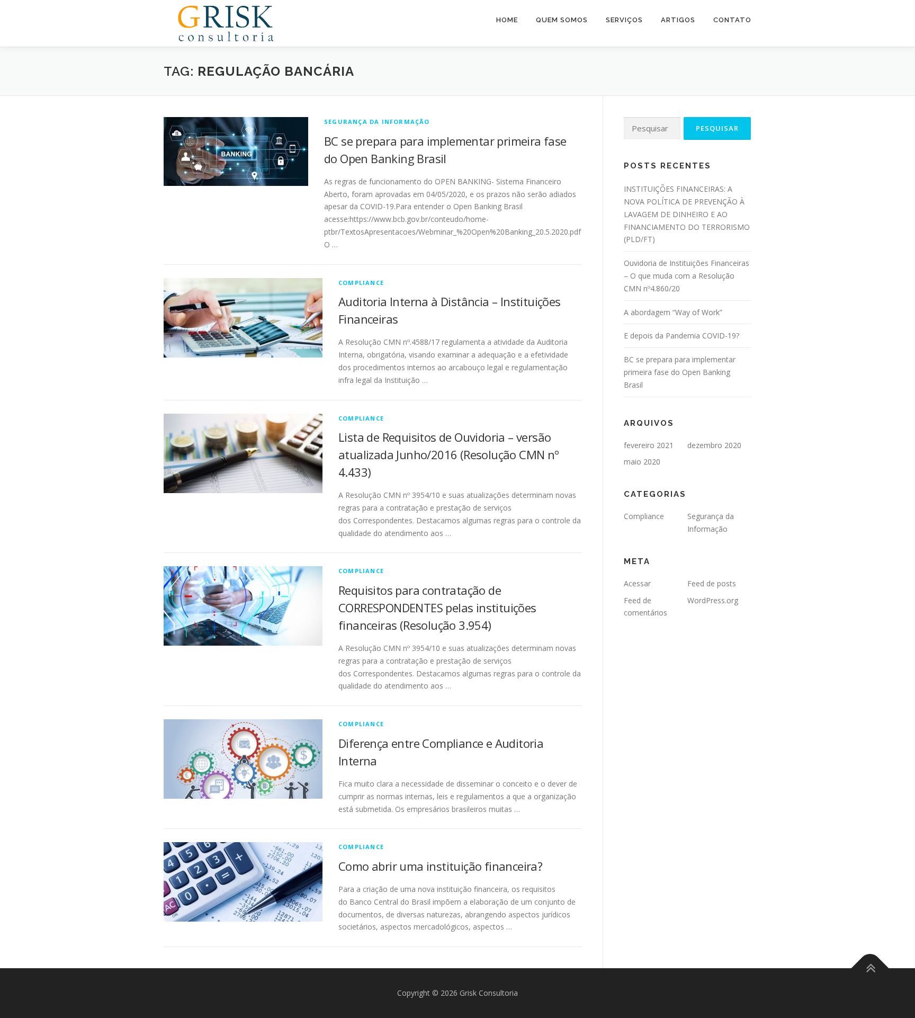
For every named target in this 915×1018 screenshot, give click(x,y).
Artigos (678, 20)
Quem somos (562, 20)
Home (507, 20)
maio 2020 (642, 462)
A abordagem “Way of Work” (673, 312)
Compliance (361, 283)
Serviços (624, 20)
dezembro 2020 (714, 445)
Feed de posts (711, 583)
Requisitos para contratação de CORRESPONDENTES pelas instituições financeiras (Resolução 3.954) (437, 607)
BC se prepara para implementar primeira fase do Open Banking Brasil (679, 372)
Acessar (637, 583)
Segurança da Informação (377, 122)
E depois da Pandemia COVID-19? (681, 336)
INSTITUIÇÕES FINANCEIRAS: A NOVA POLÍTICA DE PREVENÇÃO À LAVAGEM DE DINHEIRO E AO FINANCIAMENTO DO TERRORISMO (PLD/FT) (687, 214)
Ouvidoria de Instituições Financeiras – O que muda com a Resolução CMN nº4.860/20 (686, 275)
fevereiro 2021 (649, 445)
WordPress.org (712, 600)
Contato (732, 20)
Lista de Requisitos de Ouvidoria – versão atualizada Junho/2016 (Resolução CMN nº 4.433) (448, 454)
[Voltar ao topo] (870, 968)
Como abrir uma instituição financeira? (440, 866)
